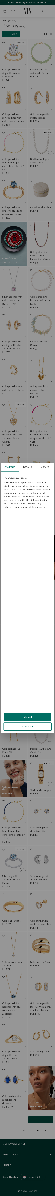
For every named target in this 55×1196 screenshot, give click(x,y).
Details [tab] (27, 467)
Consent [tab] (9, 467)
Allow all (27, 717)
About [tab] (45, 467)
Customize (27, 726)
